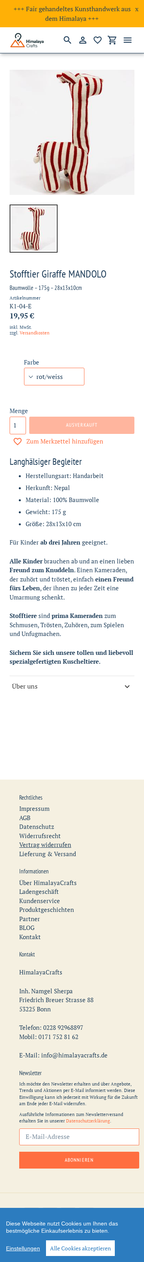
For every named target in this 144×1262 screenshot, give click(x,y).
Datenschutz (36, 826)
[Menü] (127, 40)
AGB (24, 818)
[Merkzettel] (97, 40)
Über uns (25, 686)
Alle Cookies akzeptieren (80, 1248)
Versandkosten (35, 333)
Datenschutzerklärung (88, 1121)
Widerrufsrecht (40, 836)
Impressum (34, 808)
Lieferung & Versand (47, 854)
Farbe (31, 362)
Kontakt (30, 937)
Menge (19, 411)
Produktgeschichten (46, 909)
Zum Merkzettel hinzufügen (64, 441)
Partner (29, 919)
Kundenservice (39, 901)
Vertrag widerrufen (45, 845)
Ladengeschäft (39, 891)
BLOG (26, 928)
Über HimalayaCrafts (48, 883)
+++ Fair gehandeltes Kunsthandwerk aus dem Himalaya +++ (72, 13)
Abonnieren (79, 1160)
